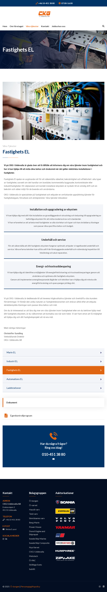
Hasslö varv (34, 509)
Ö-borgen (33, 501)
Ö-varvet (33, 505)
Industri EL (12, 361)
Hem (5, 26)
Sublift (32, 569)
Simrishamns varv (37, 518)
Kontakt (45, 26)
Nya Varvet (34, 547)
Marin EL (11, 352)
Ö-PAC (32, 560)
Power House (35, 527)
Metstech (33, 556)
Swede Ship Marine (37, 538)
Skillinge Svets (35, 564)
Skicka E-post (10, 529)
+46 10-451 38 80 (46, 3)
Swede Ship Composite (39, 543)
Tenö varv (33, 514)
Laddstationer (14, 387)
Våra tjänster (32, 26)
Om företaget (16, 26)
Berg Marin (34, 522)
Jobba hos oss (58, 26)
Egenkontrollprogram (21, 415)
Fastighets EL (14, 370)
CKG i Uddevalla (36, 551)
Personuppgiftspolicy (30, 586)
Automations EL (15, 379)
